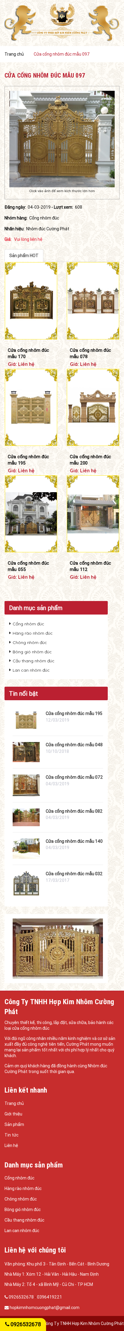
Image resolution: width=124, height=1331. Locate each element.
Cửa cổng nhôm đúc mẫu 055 (28, 566)
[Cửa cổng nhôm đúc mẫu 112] (93, 514)
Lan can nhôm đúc (31, 670)
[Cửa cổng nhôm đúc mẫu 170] (31, 300)
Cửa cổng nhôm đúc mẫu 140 (74, 841)
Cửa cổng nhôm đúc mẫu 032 (74, 873)
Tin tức (11, 1135)
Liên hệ (11, 1145)
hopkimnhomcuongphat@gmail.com (44, 1307)
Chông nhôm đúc (30, 642)
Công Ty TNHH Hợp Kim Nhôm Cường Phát (83, 1323)
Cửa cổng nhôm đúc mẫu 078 (90, 353)
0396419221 (49, 1297)
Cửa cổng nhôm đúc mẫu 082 (74, 811)
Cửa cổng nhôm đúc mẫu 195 (28, 460)
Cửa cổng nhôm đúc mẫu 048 (74, 744)
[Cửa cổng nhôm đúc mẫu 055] (31, 514)
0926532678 (21, 1297)
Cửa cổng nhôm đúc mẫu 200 (90, 460)
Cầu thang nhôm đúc (33, 661)
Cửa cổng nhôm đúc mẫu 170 (28, 353)
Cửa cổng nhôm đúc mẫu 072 (74, 777)
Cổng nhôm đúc (28, 624)
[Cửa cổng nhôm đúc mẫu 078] (93, 300)
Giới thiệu (13, 1114)
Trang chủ (14, 1103)
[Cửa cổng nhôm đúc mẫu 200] (93, 407)
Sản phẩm (14, 1124)
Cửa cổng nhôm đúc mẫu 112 (90, 566)
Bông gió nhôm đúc (32, 652)
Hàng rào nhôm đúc (33, 633)
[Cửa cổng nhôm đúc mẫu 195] (31, 407)
